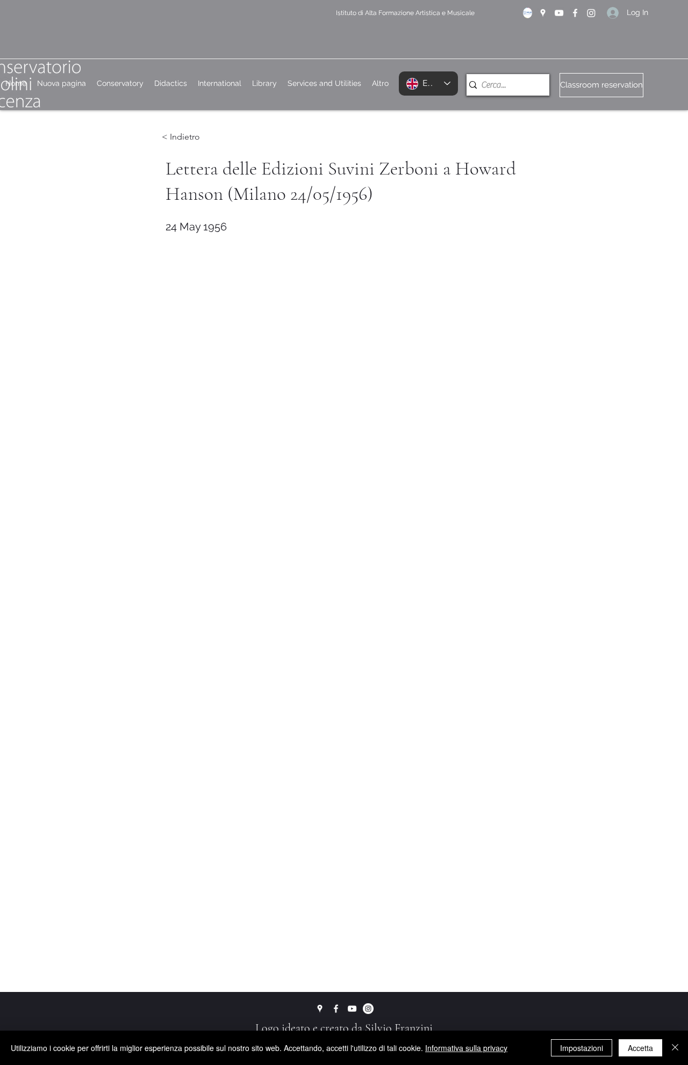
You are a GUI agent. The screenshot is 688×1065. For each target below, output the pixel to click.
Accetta (640, 1047)
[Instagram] (591, 13)
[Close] (675, 1047)
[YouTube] (559, 13)
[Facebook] (575, 13)
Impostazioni (581, 1047)
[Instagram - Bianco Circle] (368, 1008)
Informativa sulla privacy (466, 1047)
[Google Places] (543, 13)
